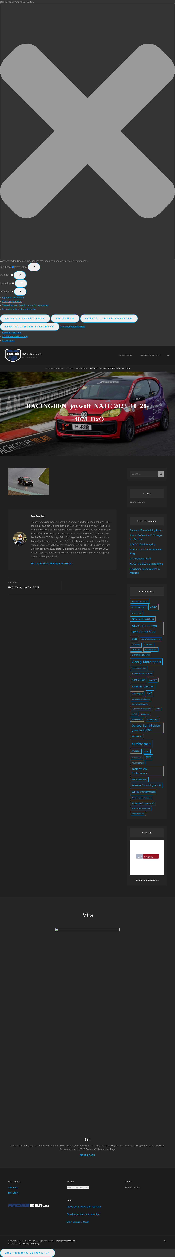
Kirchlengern (137, 694)
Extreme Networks (141, 654)
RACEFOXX (137, 736)
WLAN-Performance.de (142, 798)
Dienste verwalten (12, 301)
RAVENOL (136, 751)
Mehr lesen (87, 1155)
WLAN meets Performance (141, 809)
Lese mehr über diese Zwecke (19, 309)
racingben (141, 744)
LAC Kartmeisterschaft (140, 704)
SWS (148, 757)
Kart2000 (153, 680)
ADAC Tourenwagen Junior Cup (145, 628)
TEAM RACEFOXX (138, 763)
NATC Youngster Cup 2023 (76, 368)
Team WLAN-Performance (140, 771)
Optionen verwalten (13, 297)
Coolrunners (149, 645)
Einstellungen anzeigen (109, 318)
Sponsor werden (151, 355)
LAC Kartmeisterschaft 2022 (141, 709)
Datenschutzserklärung (15, 336)
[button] (87, 131)
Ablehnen (65, 318)
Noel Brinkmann (137, 719)
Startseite (49, 368)
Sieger (147, 751)
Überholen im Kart (138, 814)
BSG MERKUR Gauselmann (150, 639)
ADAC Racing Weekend (143, 619)
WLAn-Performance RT (143, 803)
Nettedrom (145, 714)
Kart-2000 (138, 679)
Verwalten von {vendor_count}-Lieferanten (25, 305)
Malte (158, 709)
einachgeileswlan (151, 649)
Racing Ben (32, 354)
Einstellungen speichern (29, 326)
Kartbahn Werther (143, 686)
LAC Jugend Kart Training (141, 699)
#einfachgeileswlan (140, 601)
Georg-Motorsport (146, 662)
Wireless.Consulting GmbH (146, 785)
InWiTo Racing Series (142, 673)
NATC (134, 714)
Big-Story (13, 1192)
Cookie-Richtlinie (11, 332)
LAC (149, 693)
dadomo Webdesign (31, 1243)
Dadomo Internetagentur (147, 880)
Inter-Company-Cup (139, 668)
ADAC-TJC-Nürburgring (142, 544)
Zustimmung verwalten (27, 1252)
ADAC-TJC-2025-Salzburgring (146, 563)
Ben (134, 638)
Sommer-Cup (136, 758)
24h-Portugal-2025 (140, 558)
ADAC (153, 607)
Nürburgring (152, 719)
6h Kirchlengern (138, 607)
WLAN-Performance (144, 791)
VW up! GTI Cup (139, 779)
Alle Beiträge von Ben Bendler (51, 563)
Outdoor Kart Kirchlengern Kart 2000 (146, 728)
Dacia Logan (136, 649)
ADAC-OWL (137, 613)
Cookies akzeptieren (25, 318)
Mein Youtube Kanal (78, 1222)
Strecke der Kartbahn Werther (83, 1214)
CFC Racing (136, 645)
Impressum (8, 340)
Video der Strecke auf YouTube (84, 1206)
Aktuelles (59, 368)
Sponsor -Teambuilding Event (146, 530)
